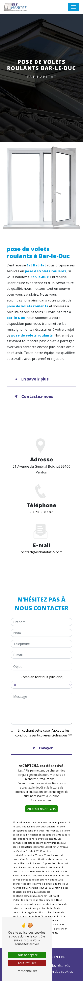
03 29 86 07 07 (41, 512)
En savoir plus (35, 379)
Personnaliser (27, 971)
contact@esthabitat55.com (41, 552)
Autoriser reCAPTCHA (41, 809)
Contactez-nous (37, 396)
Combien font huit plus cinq (41, 677)
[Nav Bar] (73, 7)
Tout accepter (26, 955)
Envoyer (46, 748)
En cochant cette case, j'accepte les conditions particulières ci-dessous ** (43, 732)
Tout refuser (27, 963)
